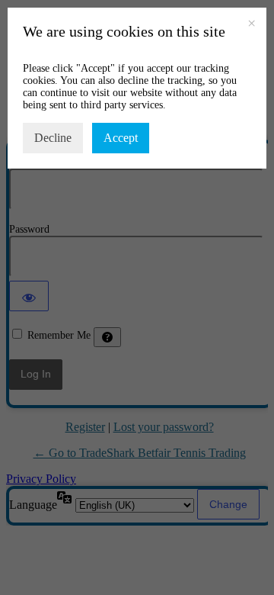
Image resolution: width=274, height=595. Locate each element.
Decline (53, 137)
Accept (121, 137)
